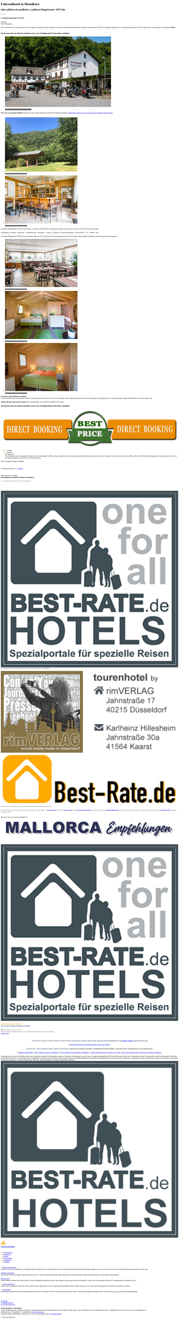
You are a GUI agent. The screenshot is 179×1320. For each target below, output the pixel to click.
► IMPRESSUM (7, 1303)
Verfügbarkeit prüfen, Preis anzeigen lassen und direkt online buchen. (90, 113)
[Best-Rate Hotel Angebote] (89, 667)
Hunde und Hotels (8, 1284)
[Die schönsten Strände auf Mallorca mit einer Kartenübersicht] (46, 1052)
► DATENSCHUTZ (8, 1304)
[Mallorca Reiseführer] (89, 840)
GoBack (20, 468)
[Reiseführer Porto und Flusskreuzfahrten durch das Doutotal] (89, 1044)
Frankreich (7, 1260)
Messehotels (6, 1290)
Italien (6, 1256)
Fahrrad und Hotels (8, 1247)
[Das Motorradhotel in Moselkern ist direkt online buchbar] (89, 447)
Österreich (7, 1254)
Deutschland (8, 1252)
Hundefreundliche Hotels (112, 810)
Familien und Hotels (7, 1273)
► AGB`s (4, 1301)
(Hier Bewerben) (5, 1033)
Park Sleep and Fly (166, 810)
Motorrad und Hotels (9, 1267)
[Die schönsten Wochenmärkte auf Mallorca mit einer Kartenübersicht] (74, 1052)
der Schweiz (8, 1258)
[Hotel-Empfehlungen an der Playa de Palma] (105, 1052)
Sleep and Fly (5, 1278)
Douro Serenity (127, 1041)
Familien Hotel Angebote (84, 810)
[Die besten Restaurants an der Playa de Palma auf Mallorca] (141, 1052)
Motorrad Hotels (51, 810)
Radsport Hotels (68, 810)
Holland (6, 1262)
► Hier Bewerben (38, 1312)
